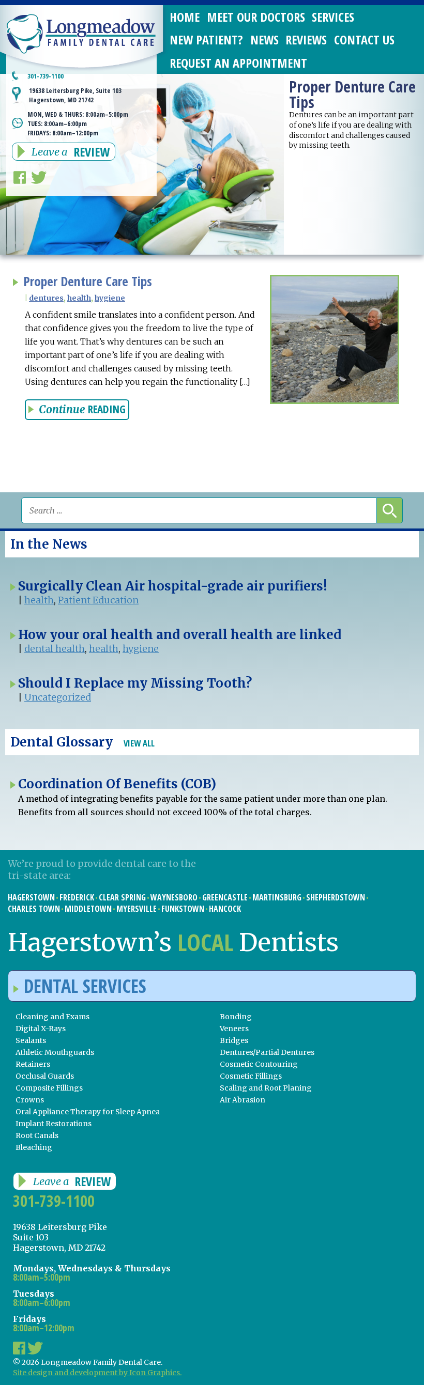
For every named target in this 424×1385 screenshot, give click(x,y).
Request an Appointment (238, 62)
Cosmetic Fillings (251, 1076)
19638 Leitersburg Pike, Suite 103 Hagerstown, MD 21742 (75, 95)
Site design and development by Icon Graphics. (97, 1372)
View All (139, 743)
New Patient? (206, 39)
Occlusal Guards (45, 1076)
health (79, 298)
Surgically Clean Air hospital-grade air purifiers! (172, 586)
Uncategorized (57, 697)
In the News (48, 544)
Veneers (234, 1028)
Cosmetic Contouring (259, 1064)
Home (185, 16)
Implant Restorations (54, 1123)
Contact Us (364, 39)
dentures (46, 298)
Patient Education (98, 600)
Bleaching (34, 1147)
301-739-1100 (45, 76)
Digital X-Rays (41, 1028)
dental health (54, 649)
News (264, 39)
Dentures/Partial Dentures (267, 1052)
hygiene (110, 298)
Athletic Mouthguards (55, 1052)
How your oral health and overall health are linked (179, 635)
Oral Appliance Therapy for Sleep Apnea (88, 1111)
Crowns (30, 1099)
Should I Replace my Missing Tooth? (135, 683)
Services (333, 16)
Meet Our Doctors (256, 16)
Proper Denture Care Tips (87, 281)
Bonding (236, 1016)
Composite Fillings (49, 1088)
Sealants (31, 1040)
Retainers (33, 1064)
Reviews (306, 39)
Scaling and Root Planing (266, 1088)
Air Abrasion (242, 1099)
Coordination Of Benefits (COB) (117, 784)
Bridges (234, 1040)
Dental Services (85, 986)
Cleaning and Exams (52, 1016)
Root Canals (37, 1135)
